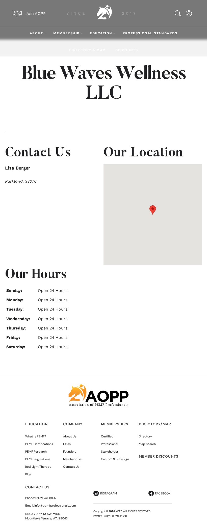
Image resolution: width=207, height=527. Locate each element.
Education (101, 33)
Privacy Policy (101, 515)
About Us (69, 436)
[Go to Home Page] (104, 13)
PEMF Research (36, 452)
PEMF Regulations (37, 459)
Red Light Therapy (38, 467)
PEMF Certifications (39, 444)
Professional (109, 444)
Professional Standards (150, 33)
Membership (66, 33)
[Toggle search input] (177, 13)
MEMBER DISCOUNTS (158, 456)
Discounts (126, 50)
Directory (145, 436)
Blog (28, 474)
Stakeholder (109, 452)
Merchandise (72, 459)
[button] (152, 210)
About (36, 33)
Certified (107, 436)
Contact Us (71, 467)
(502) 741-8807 (45, 498)
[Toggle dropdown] (45, 33)
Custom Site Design (115, 459)
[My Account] (188, 13)
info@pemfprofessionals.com (55, 506)
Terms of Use (119, 515)
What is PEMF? (35, 436)
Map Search (147, 444)
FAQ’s (67, 444)
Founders (69, 452)
